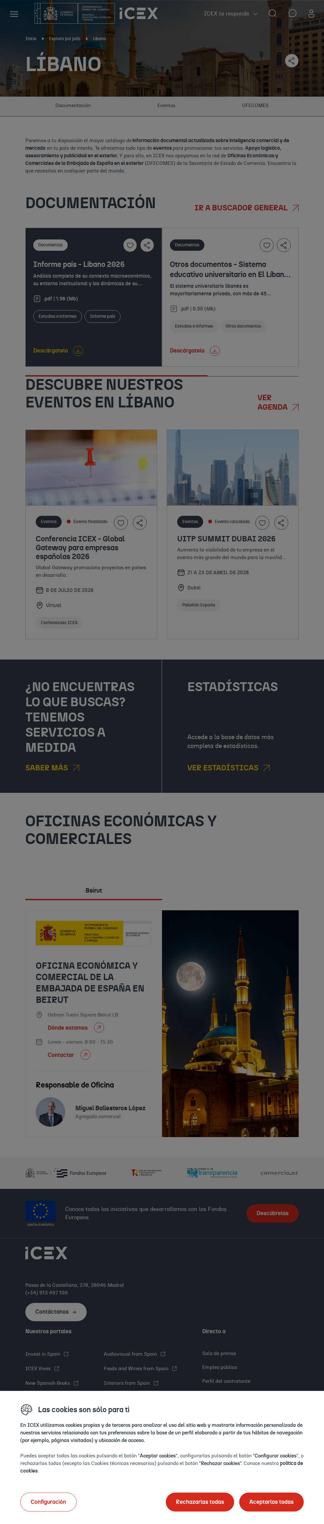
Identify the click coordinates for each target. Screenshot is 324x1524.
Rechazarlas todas (200, 1502)
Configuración (48, 1502)
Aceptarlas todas (271, 1502)
